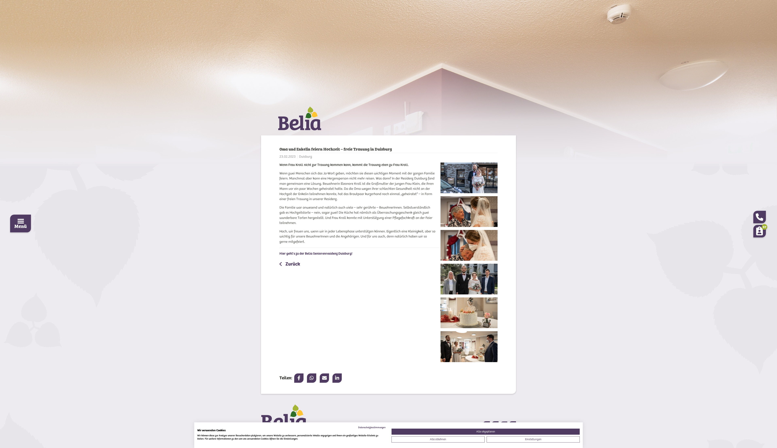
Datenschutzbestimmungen (371, 427)
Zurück (292, 264)
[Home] (388, 120)
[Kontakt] (759, 217)
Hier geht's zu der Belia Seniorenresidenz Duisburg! (315, 253)
